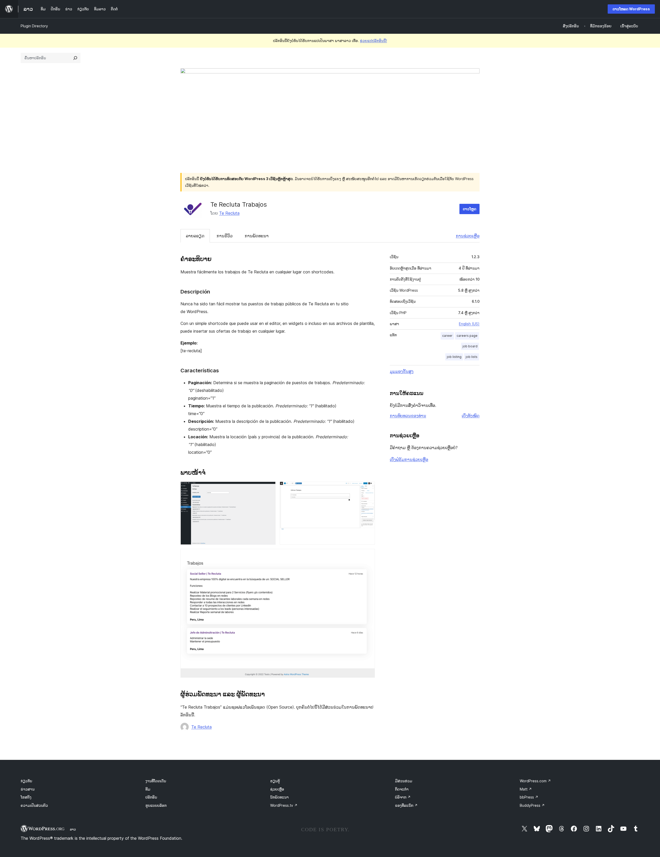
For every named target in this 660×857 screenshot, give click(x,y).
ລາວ (73, 829)
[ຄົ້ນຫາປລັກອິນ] (75, 58)
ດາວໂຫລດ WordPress (631, 9)
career (447, 336)
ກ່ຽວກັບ (26, 781)
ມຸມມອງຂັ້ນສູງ (402, 371)
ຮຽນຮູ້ (275, 781)
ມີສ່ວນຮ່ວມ (403, 781)
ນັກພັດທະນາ (279, 797)
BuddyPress (532, 805)
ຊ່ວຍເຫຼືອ (277, 789)
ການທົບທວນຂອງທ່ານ (408, 415)
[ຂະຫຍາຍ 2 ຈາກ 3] (367, 488)
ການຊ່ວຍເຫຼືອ (468, 235)
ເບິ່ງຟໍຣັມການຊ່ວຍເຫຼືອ (409, 459)
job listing (454, 357)
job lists (471, 357)
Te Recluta (229, 213)
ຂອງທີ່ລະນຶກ (406, 805)
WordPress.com (535, 781)
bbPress (529, 797)
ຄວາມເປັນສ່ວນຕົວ (34, 805)
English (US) (469, 324)
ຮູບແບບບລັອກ (156, 805)
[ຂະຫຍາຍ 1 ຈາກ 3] (268, 488)
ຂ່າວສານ (28, 789)
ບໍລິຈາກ (403, 797)
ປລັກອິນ (151, 797)
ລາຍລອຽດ (195, 235)
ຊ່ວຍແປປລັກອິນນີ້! (373, 40)
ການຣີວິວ (225, 235)
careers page (467, 336)
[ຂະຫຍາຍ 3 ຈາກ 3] (367, 555)
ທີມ (147, 789)
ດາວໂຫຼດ (469, 209)
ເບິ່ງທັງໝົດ (471, 415)
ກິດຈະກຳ (402, 789)
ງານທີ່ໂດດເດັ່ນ (155, 781)
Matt (526, 789)
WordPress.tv (284, 805)
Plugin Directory (34, 26)
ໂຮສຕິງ (26, 797)
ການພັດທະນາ (257, 235)
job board (470, 346)
